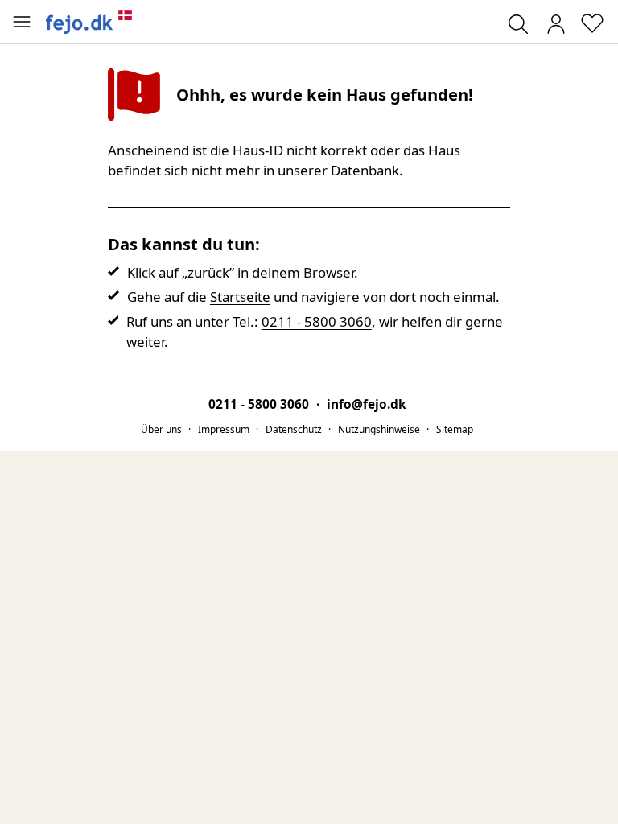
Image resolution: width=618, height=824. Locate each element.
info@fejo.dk (366, 404)
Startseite (240, 296)
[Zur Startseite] (89, 22)
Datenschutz (294, 429)
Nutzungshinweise (379, 429)
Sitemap (454, 429)
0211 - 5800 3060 (317, 321)
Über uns (161, 429)
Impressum (223, 429)
